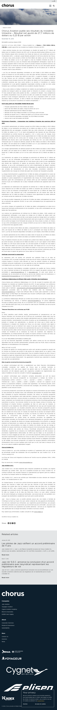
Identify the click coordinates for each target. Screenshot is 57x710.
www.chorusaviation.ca (25, 462)
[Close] (2, 6)
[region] (37, 698)
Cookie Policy (40, 700)
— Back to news (6, 27)
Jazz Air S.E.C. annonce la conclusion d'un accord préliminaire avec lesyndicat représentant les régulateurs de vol (28, 564)
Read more (5, 555)
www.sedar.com (36, 373)
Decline (25, 704)
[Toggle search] (53, 5)
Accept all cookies (40, 704)
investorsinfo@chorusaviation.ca (11, 276)
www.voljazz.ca (38, 511)
